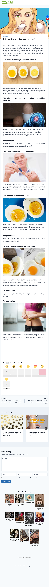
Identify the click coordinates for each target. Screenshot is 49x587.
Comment (4, 458)
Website (36, 474)
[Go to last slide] (3, 428)
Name (4, 474)
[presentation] (12, 422)
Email (19, 474)
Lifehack (6, 41)
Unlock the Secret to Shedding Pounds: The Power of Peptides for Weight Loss (36, 434)
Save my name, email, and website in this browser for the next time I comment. (20, 477)
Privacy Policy (20, 557)
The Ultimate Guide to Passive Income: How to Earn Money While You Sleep (12, 434)
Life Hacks (5, 36)
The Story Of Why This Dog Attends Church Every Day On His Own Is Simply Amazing (11, 400)
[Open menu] (46, 2)
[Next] (46, 428)
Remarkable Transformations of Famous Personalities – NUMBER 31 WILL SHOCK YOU (38, 401)
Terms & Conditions (28, 557)
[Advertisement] (24, 350)
